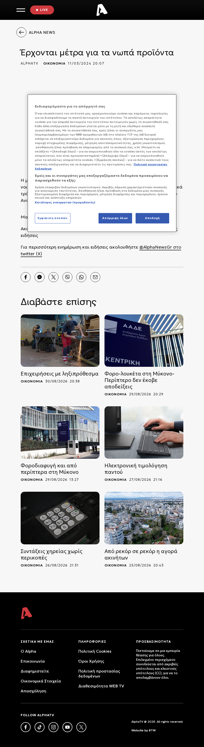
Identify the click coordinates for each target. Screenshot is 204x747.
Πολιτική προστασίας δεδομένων (99, 673)
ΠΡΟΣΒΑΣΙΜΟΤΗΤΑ (153, 641)
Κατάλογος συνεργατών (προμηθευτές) (65, 202)
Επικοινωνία (33, 661)
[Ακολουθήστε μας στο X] (81, 727)
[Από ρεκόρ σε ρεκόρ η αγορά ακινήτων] (143, 518)
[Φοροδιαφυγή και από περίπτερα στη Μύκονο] (60, 432)
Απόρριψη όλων (115, 218)
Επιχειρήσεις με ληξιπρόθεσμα (60, 374)
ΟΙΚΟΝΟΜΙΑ (54, 63)
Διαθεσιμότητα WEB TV (101, 685)
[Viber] (67, 277)
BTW (152, 730)
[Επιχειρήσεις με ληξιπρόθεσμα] (60, 340)
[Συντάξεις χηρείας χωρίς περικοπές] (60, 518)
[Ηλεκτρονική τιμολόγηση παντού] (143, 432)
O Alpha (28, 651)
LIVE (44, 10)
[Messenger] (40, 277)
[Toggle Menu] (20, 10)
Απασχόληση (33, 690)
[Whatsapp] (81, 277)
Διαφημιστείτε (35, 671)
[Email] (95, 277)
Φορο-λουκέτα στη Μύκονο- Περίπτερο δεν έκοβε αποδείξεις (139, 380)
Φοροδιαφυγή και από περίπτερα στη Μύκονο (50, 468)
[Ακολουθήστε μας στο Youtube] (67, 727)
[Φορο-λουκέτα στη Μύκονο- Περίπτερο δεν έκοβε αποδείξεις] (143, 340)
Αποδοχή (152, 218)
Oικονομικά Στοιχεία (41, 680)
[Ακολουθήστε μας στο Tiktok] (40, 727)
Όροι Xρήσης (91, 661)
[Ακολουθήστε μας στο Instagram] (53, 727)
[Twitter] (53, 277)
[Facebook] (26, 277)
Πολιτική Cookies (94, 651)
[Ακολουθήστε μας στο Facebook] (26, 727)
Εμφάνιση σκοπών (53, 218)
